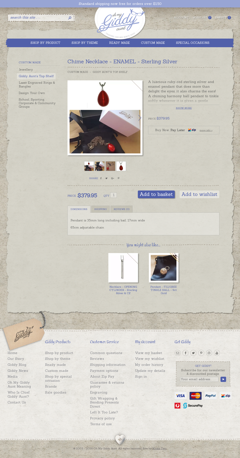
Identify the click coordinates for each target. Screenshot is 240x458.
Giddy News (18, 370)
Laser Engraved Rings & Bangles (37, 84)
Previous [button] (74, 117)
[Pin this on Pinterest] (118, 178)
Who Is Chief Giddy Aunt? (19, 394)
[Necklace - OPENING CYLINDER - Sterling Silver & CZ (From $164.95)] (123, 267)
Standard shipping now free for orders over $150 (120, 4)
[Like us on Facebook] (185, 353)
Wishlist (202, 17)
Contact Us (17, 402)
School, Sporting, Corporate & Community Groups (37, 103)
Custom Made (78, 72)
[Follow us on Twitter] (193, 353)
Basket (222, 17)
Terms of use (101, 424)
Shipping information (107, 364)
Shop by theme (57, 358)
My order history (149, 364)
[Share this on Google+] (112, 178)
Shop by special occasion (58, 378)
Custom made (56, 370)
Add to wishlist (200, 194)
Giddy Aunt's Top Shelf (36, 76)
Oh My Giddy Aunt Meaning (19, 384)
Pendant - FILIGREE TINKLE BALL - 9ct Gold (163, 290)
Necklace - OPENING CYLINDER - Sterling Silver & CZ (123, 290)
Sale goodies (55, 392)
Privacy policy (102, 418)
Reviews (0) (122, 209)
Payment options (104, 370)
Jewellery (26, 69)
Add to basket (156, 194)
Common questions (106, 353)
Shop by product (59, 353)
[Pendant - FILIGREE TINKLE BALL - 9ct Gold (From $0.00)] (163, 267)
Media (13, 376)
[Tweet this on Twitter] (106, 178)
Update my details (150, 370)
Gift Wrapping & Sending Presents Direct (104, 402)
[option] (105, 117)
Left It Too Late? (104, 412)
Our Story (16, 358)
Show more (184, 108)
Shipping (100, 209)
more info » (206, 130)
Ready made (55, 364)
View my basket (148, 353)
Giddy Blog (17, 364)
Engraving (98, 392)
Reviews (97, 358)
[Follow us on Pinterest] (201, 353)
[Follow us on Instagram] (209, 353)
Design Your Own (32, 93)
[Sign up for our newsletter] (178, 353)
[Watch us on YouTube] (217, 353)
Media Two (159, 448)
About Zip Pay (102, 376)
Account (181, 17)
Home (12, 353)
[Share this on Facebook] (101, 178)
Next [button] (135, 117)
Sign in (141, 376)
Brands (51, 386)
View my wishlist (149, 358)
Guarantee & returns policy (107, 384)
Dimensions (78, 209)
